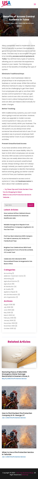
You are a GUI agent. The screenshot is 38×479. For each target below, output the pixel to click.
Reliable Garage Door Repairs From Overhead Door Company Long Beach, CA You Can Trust (19, 227)
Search (30, 205)
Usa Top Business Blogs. (25, 473)
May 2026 (7, 313)
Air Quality (7, 289)
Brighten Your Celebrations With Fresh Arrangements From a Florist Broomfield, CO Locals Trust (18, 249)
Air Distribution (9, 287)
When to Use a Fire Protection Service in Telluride (18, 453)
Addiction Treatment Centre (13, 276)
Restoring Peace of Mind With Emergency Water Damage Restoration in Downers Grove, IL (15, 374)
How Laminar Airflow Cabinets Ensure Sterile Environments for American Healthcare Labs (17, 215)
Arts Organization (10, 297)
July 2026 (7, 307)
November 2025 (9, 326)
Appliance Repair (9, 292)
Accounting (8, 273)
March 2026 (8, 315)
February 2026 (9, 318)
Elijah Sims (10, 23)
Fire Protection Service (19, 379)
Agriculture (7, 284)
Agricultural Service (10, 281)
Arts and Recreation (10, 295)
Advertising (7, 279)
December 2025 (9, 323)
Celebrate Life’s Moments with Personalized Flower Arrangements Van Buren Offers (18, 261)
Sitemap (25, 475)
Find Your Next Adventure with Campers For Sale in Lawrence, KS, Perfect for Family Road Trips (18, 238)
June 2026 (7, 310)
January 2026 (8, 320)
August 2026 (8, 305)
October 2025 (8, 328)
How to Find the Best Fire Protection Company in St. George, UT (17, 414)
